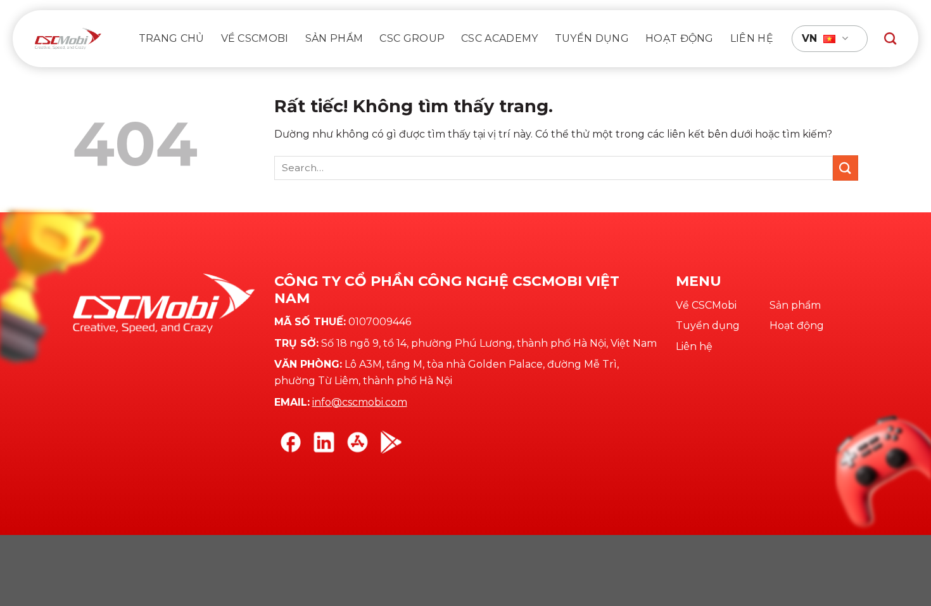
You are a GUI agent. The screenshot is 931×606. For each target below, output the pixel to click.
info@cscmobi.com (359, 402)
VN (810, 38)
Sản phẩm (334, 38)
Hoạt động (679, 38)
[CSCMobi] (68, 38)
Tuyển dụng (592, 38)
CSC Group (412, 38)
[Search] (890, 38)
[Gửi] (845, 167)
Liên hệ (751, 38)
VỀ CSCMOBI (255, 38)
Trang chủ (172, 38)
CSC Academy (499, 38)
